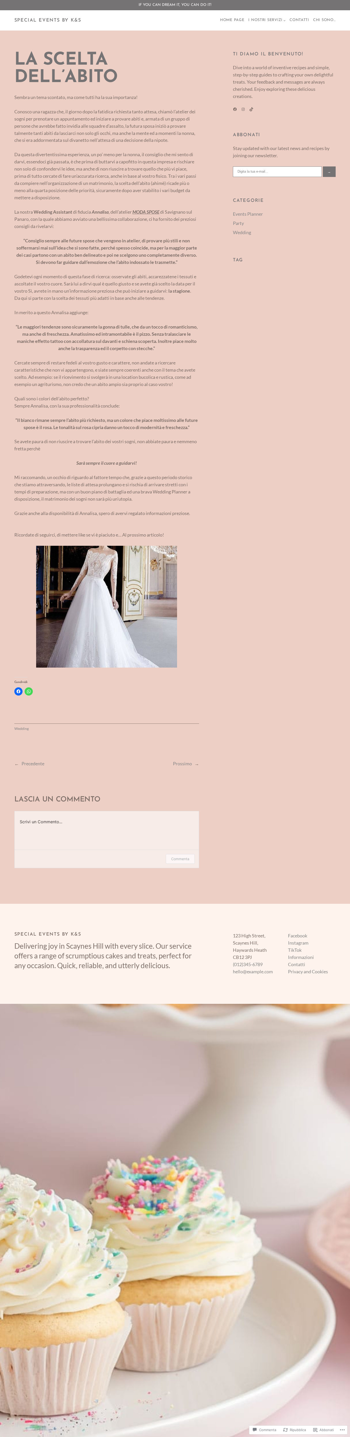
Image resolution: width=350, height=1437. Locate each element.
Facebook (297, 935)
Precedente (33, 763)
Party (238, 223)
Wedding (21, 728)
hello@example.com (253, 971)
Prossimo (182, 763)
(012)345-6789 (248, 964)
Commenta (180, 859)
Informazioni (301, 957)
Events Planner (248, 214)
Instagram (298, 943)
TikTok (295, 950)
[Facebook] (235, 109)
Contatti (296, 964)
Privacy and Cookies (308, 971)
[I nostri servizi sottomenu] (284, 20)
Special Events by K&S (47, 20)
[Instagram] (243, 109)
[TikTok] (251, 109)
